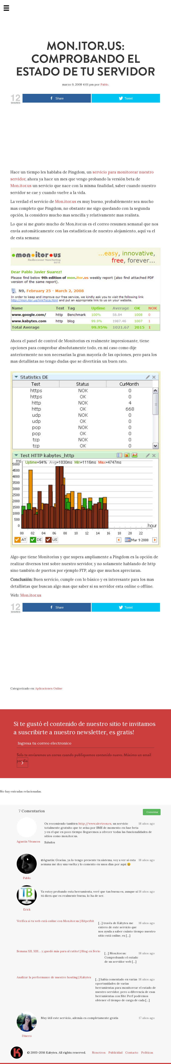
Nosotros (99, 1052)
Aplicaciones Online (48, 688)
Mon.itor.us (20, 185)
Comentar (151, 812)
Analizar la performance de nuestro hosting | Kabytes (54, 977)
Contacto (131, 1052)
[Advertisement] (85, 137)
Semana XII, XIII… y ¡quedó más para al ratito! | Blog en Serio (58, 951)
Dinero (27, 1036)
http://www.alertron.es (94, 823)
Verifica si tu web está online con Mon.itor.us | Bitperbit (55, 921)
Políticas (147, 1052)
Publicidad (115, 1052)
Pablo (104, 84)
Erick (26, 909)
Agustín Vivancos (28, 841)
